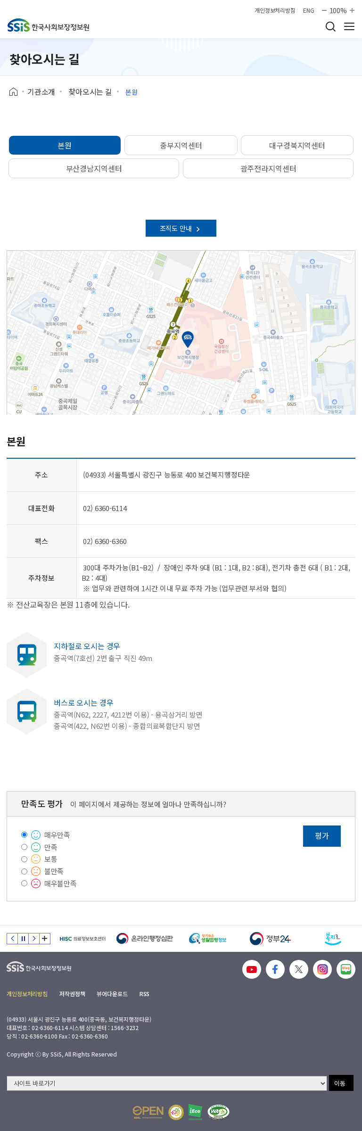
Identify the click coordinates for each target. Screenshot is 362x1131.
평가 (322, 835)
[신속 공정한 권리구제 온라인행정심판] (145, 938)
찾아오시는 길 (90, 91)
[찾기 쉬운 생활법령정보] (207, 938)
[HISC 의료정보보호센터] (82, 938)
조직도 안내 (177, 228)
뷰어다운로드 (112, 994)
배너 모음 (44, 938)
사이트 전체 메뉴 (349, 26)
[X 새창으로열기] (298, 969)
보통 (51, 859)
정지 (23, 938)
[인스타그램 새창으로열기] (322, 969)
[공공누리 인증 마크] (148, 1112)
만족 (51, 847)
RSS (145, 994)
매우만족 (57, 835)
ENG (308, 10)
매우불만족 (60, 883)
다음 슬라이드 (34, 938)
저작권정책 (72, 994)
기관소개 (41, 91)
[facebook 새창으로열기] (275, 969)
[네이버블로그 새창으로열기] (346, 969)
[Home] (16, 92)
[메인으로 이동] (48, 25)
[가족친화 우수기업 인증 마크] (176, 1112)
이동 (340, 1083)
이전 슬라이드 (12, 938)
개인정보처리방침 (275, 10)
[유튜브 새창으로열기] (251, 969)
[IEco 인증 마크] (195, 1112)
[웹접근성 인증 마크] (218, 1112)
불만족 (54, 871)
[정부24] (270, 938)
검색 (330, 26)
